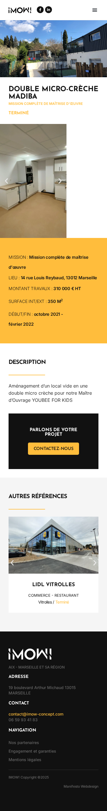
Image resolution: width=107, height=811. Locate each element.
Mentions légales (25, 759)
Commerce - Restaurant (53, 595)
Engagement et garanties (32, 751)
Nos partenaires (24, 742)
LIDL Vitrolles (53, 585)
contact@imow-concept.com (36, 714)
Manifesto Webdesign (81, 786)
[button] (94, 10)
